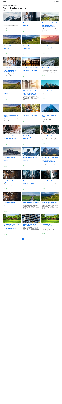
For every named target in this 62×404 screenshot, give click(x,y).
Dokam (4, 1)
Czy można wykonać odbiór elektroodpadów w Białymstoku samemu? (11, 92)
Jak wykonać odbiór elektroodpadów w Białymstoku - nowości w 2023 (49, 226)
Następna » (37, 238)
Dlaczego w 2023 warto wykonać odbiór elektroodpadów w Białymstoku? (11, 47)
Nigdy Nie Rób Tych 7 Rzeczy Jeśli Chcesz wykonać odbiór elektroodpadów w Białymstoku (30, 69)
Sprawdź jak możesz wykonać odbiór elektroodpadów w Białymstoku (29, 24)
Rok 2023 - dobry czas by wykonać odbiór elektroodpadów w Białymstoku (30, 137)
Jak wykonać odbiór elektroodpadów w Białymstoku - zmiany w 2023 (30, 47)
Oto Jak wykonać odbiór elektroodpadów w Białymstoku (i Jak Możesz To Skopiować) (11, 137)
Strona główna (56, 1)
